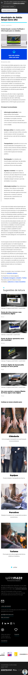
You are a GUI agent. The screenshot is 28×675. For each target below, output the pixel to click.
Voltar (15, 567)
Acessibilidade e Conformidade (9, 665)
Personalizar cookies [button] (8, 6)
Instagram (12, 278)
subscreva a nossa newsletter (17, 281)
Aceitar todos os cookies (9, 10)
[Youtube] (8, 623)
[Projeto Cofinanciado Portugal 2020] (12, 669)
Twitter (24, 278)
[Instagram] (11, 623)
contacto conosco (12, 273)
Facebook (6, 278)
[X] (14, 623)
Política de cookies (19, 3)
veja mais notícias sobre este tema (14, 56)
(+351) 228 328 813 (6, 606)
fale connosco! (5, 617)
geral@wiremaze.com (7, 614)
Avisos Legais (4, 666)
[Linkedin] (5, 623)
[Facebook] (2, 623)
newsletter (4, 641)
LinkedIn (18, 278)
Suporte (16, 634)
